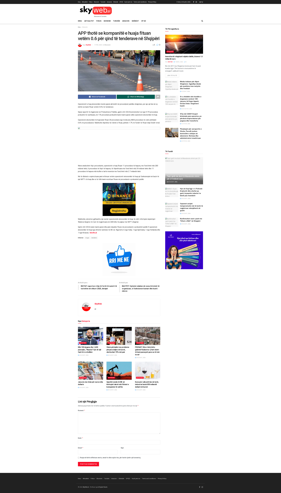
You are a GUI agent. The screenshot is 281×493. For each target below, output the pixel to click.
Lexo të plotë (172, 75)
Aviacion (109, 2)
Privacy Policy (152, 2)
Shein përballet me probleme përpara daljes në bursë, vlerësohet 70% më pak (117, 349)
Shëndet (115, 2)
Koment (81, 410)
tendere (94, 238)
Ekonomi (96, 2)
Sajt (122, 448)
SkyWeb (88, 45)
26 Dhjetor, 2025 (186, 109)
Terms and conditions (140, 2)
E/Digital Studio (102, 487)
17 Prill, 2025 (98, 45)
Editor (170, 62)
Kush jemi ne (128, 2)
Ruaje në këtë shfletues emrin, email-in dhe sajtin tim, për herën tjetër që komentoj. (110, 458)
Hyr (202, 2)
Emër (80, 438)
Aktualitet (85, 2)
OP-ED (121, 2)
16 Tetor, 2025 (185, 123)
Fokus (91, 2)
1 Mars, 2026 (179, 62)
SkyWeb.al (86, 487)
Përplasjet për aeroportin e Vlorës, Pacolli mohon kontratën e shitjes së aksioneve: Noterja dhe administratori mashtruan (191, 133)
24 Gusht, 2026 (83, 355)
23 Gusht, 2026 (140, 390)
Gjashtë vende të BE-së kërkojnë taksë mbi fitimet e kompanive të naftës (117, 384)
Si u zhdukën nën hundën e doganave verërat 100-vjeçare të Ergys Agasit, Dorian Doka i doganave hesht (190, 101)
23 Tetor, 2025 (185, 141)
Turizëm (102, 2)
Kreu (79, 2)
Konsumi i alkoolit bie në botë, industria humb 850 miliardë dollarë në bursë (147, 384)
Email (80, 448)
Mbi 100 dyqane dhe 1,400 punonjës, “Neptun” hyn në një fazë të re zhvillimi (89, 349)
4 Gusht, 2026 (185, 91)
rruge (87, 238)
